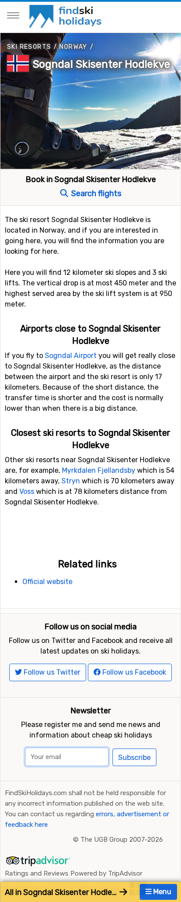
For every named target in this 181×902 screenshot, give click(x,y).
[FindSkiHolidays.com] (66, 15)
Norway (73, 47)
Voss (26, 491)
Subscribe (134, 757)
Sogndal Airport (71, 355)
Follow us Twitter (51, 672)
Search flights (95, 193)
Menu (161, 891)
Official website (47, 581)
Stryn (71, 481)
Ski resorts (29, 47)
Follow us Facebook (133, 672)
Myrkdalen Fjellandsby (98, 470)
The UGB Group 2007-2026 (121, 840)
